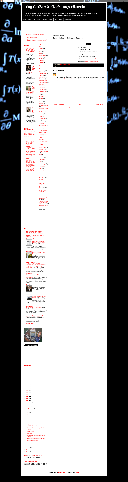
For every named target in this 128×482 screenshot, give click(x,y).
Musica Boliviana (43, 130)
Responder (59, 80)
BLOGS (41, 57)
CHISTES (41, 64)
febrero (29, 445)
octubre (29, 406)
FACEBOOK (42, 89)
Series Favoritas (36, 286)
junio (28, 414)
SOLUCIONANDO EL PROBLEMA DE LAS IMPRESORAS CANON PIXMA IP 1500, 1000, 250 (30, 51)
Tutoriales (41, 166)
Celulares (41, 62)
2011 (27, 394)
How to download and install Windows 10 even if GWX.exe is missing (39, 296)
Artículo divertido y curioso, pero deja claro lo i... (43, 202)
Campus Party (42, 60)
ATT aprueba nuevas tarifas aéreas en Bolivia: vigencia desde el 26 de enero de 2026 (38, 241)
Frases (66, 66)
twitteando (29, 421)
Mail (40, 120)
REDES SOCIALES (43, 151)
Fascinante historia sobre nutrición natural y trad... (43, 207)
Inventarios (29, 273)
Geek (29, 19)
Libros (40, 116)
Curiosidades (61, 66)
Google (40, 101)
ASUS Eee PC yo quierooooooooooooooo (37, 425)
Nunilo (58, 74)
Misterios (41, 127)
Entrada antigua (99, 104)
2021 (27, 374)
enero (28, 447)
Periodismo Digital (43, 141)
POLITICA (41, 146)
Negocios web (42, 132)
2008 (27, 400)
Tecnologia (41, 157)
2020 (27, 376)
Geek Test (29, 433)
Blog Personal (68, 19)
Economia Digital (43, 80)
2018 (27, 380)
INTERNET (41, 111)
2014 (27, 388)
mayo (28, 416)
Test (40, 161)
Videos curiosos (42, 171)
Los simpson (42, 118)
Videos (50, 19)
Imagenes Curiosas (43, 105)
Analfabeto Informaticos (32, 440)
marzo (29, 443)
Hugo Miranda (29, 284)
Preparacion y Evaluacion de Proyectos (36, 315)
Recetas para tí (29, 251)
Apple (40, 53)
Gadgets (41, 98)
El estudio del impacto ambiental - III (34, 316)
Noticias (41, 134)
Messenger (41, 123)
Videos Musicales (43, 174)
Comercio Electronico (41, 66)
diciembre (29, 402)
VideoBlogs (41, 170)
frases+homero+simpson (91, 58)
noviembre (30, 404)
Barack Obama (42, 55)
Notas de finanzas (30, 262)
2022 (27, 372)
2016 (27, 384)
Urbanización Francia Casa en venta (34, 307)
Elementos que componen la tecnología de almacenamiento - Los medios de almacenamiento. (35, 276)
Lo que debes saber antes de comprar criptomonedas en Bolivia (35, 36)
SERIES (41, 156)
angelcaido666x (28, 136)
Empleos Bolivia (30, 323)
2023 (27, 370)
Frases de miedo (68, 78)
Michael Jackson (43, 125)
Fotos (38, 19)
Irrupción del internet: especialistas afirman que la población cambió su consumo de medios (37, 39)
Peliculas (41, 139)
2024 (27, 368)
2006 (27, 451)
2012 (27, 392)
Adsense (41, 48)
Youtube (41, 179)
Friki (34, 19)
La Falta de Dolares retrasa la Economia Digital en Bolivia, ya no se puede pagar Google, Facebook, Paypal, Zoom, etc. (30, 167)
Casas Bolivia (29, 306)
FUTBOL (41, 96)
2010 (27, 396)
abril (28, 418)
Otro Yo (60, 19)
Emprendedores (43, 82)
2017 (27, 382)
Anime (40, 51)
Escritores (41, 85)
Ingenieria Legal (31, 134)
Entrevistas (41, 84)
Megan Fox (41, 121)
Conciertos (44, 19)
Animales (41, 50)
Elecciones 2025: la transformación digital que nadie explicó (30, 156)
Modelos (41, 128)
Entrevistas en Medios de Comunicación (35, 34)
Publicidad (41, 149)
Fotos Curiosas (42, 91)
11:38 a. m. (63, 74)
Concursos (41, 75)
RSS (56, 19)
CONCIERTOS (42, 73)
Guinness (41, 103)
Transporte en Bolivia (31, 238)
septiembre (30, 408)
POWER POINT (42, 147)
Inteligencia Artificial (43, 108)
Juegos (40, 113)
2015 (27, 386)
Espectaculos (42, 87)
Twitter (40, 168)
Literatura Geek (30, 431)
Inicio (80, 104)
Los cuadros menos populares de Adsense (37, 419)
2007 (27, 449)
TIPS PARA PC (42, 163)
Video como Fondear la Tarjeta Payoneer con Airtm (30, 161)
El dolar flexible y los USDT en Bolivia (30, 152)
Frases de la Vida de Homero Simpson (36, 438)
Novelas (41, 135)
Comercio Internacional (42, 69)
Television (41, 159)
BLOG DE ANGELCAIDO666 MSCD (34, 231)
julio (28, 412)
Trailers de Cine (42, 164)
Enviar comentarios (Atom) (66, 107)
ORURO (41, 137)
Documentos (42, 78)
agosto (29, 410)
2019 (27, 378)
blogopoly (29, 423)
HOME (24, 19)
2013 (27, 390)
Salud (40, 154)
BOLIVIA (41, 58)
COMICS (41, 71)
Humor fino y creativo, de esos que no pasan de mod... (43, 185)
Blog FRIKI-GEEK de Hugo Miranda (54, 7)
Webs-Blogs (42, 177)
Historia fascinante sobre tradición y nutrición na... (43, 197)
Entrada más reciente (59, 104)
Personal (41, 144)
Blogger (77, 472)
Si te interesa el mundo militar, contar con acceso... (42, 190)
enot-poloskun (61, 472)
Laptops (41, 114)
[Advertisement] (64, 26)
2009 (27, 398)
